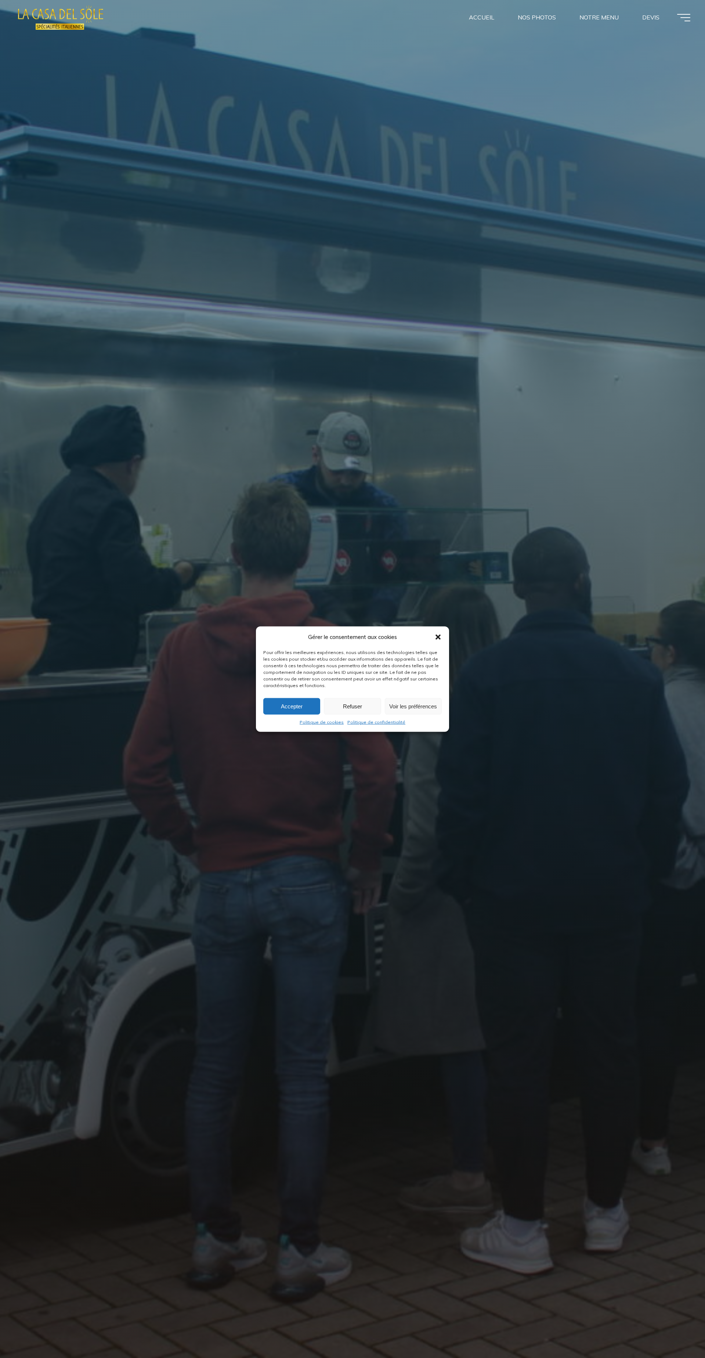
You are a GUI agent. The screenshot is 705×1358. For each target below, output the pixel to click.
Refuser (352, 706)
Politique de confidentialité (376, 722)
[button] (438, 636)
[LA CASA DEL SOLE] (60, 17)
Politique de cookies (322, 722)
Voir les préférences (413, 706)
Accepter (292, 706)
